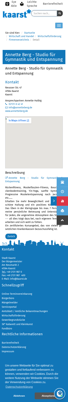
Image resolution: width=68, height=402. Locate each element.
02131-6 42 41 (15, 104)
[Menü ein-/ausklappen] (54, 201)
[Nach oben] (62, 220)
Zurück (11, 236)
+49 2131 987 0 (14, 271)
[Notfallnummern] (62, 201)
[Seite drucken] (62, 210)
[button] (60, 13)
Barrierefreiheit (53, 3)
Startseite (29, 32)
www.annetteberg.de (16, 111)
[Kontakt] (62, 182)
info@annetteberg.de (20, 107)
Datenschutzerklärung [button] (19, 386)
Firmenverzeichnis (19, 39)
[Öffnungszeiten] (62, 191)
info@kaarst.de (18, 278)
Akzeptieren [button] (49, 395)
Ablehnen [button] (19, 395)
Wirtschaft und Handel (21, 36)
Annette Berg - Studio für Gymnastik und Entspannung (34, 70)
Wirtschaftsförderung (49, 36)
